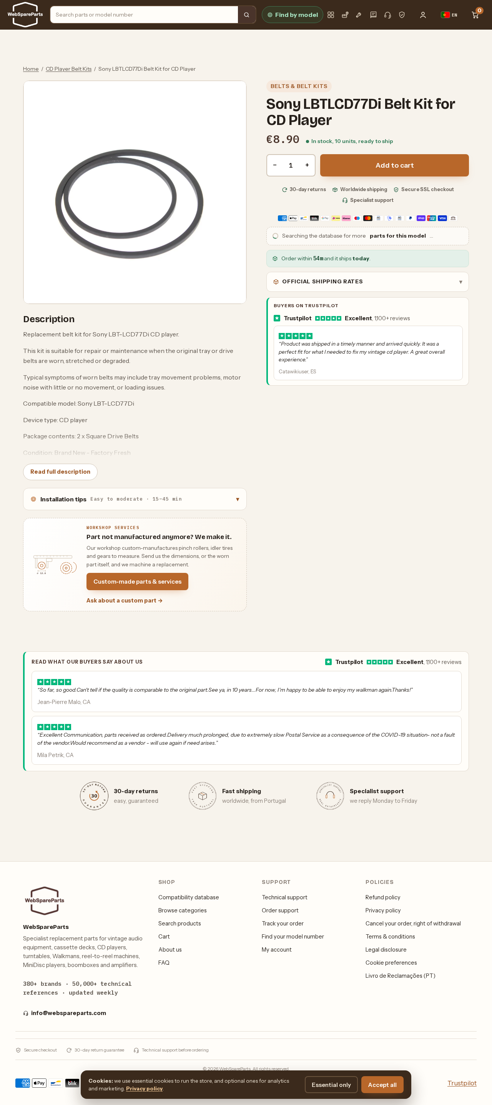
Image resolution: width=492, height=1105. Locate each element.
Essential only (331, 1084)
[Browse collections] (330, 14)
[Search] (247, 14)
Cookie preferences (391, 962)
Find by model (296, 14)
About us (170, 949)
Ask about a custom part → (124, 600)
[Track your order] (345, 14)
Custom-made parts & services (137, 581)
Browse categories (182, 910)
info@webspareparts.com (68, 1013)
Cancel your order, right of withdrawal (413, 923)
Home (31, 68)
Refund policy (383, 897)
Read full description (60, 471)
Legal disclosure (386, 949)
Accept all (382, 1084)
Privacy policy (383, 910)
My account (277, 949)
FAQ (164, 962)
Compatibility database (188, 897)
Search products (179, 923)
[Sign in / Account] (423, 14)
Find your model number (293, 936)
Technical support (285, 897)
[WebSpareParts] (25, 14)
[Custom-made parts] (359, 14)
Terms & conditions (390, 936)
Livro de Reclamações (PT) (400, 975)
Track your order (283, 923)
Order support (280, 910)
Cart (164, 936)
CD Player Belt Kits (68, 68)
